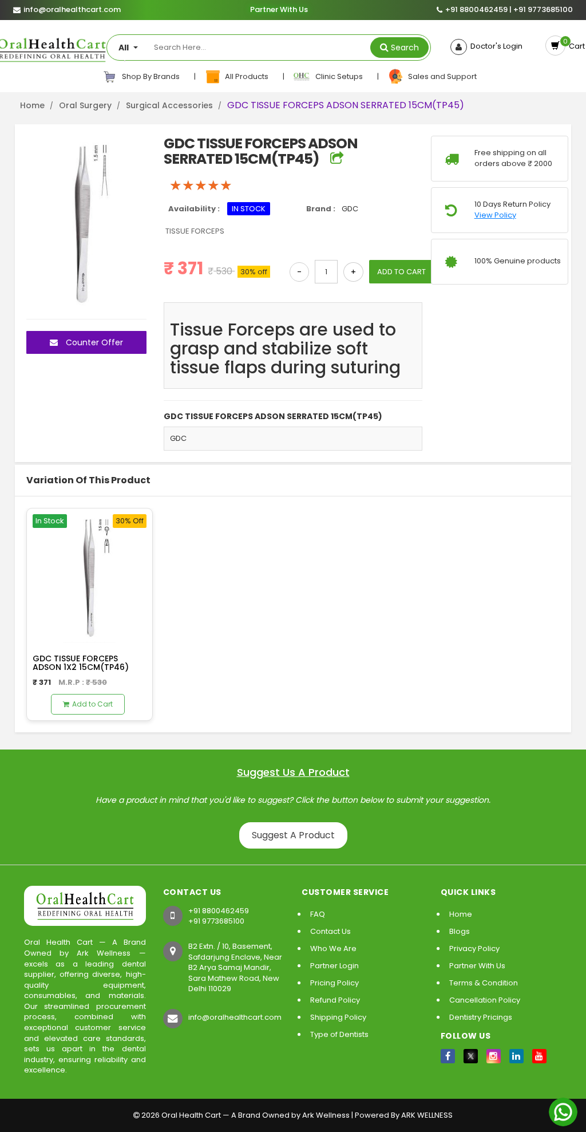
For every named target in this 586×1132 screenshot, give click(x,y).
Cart (575, 46)
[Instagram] (493, 1056)
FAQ (317, 914)
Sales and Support (441, 76)
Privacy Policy (474, 948)
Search (405, 47)
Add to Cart (92, 704)
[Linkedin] (516, 1056)
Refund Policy (335, 1000)
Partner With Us (278, 10)
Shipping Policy (338, 1017)
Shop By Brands (149, 76)
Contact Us (330, 931)
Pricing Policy (334, 982)
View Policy (495, 215)
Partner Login (334, 965)
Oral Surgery (85, 105)
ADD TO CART (401, 271)
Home (32, 105)
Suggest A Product (293, 835)
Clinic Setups (337, 76)
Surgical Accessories (169, 105)
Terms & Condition (483, 982)
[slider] (200, 185)
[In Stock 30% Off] (89, 575)
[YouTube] (539, 1056)
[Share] (337, 159)
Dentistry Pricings (480, 1017)
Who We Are (333, 948)
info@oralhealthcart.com (235, 1017)
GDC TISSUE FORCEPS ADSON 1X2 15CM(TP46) (81, 663)
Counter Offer (93, 342)
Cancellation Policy (484, 1000)
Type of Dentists (339, 1034)
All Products (245, 76)
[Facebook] (448, 1056)
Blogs (459, 931)
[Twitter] (471, 1056)
